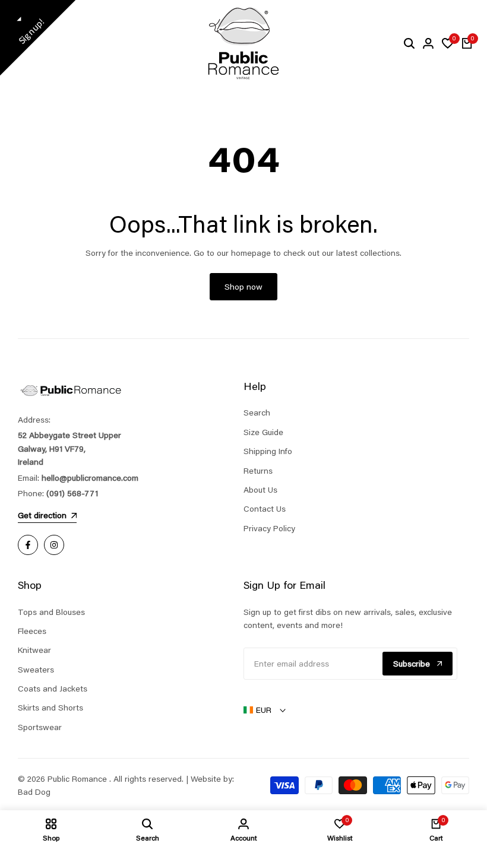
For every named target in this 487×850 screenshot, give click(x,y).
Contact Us (265, 508)
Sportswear (40, 727)
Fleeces (32, 631)
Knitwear (34, 650)
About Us (260, 489)
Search (257, 412)
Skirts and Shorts (50, 707)
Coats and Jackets (52, 688)
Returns (258, 470)
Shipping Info (268, 451)
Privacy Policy (269, 528)
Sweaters (36, 669)
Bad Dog (34, 791)
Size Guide (263, 432)
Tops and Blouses (51, 612)
